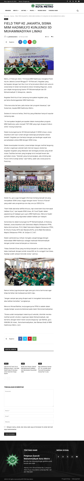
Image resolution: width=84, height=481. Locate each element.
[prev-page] (5, 378)
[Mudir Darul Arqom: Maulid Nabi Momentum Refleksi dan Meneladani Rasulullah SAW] (29, 359)
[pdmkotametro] (5, 37)
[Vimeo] (76, 1)
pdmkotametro (12, 36)
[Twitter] (73, 1)
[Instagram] (70, 1)
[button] (77, 10)
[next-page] (8, 378)
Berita (12, 16)
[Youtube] (79, 1)
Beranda (6, 16)
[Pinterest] (30, 42)
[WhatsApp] (34, 42)
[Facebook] (67, 1)
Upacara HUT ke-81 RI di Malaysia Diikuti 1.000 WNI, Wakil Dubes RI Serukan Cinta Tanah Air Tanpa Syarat (11, 370)
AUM (23, 363)
